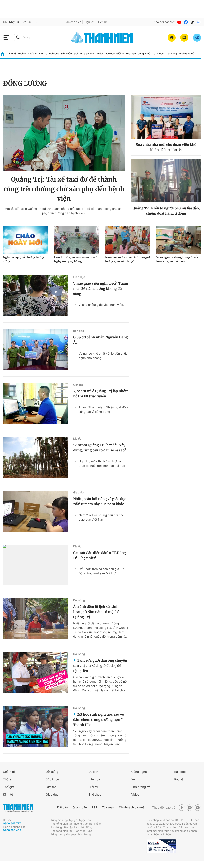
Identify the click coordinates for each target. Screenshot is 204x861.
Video (160, 53)
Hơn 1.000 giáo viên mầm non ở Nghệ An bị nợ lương (75, 259)
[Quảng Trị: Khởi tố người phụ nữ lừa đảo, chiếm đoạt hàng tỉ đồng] (166, 180)
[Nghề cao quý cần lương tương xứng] (25, 240)
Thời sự (22, 53)
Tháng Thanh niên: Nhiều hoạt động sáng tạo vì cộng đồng (104, 409)
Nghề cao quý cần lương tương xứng (23, 259)
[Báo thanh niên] (102, 37)
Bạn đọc (78, 331)
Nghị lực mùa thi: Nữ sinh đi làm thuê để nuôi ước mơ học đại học (102, 463)
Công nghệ (144, 53)
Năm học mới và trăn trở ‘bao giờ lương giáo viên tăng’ (127, 259)
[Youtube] (179, 22)
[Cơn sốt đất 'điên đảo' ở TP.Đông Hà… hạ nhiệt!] (35, 565)
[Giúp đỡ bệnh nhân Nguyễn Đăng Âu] (35, 349)
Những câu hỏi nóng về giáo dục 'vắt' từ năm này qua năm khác (99, 501)
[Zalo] (198, 22)
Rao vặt (179, 779)
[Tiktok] (192, 22)
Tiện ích (89, 22)
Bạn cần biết (73, 22)
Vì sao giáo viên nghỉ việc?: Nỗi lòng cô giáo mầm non (177, 259)
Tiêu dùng (171, 53)
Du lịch (100, 53)
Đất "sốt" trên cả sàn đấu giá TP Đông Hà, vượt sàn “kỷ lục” (101, 571)
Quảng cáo (79, 807)
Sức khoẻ (52, 779)
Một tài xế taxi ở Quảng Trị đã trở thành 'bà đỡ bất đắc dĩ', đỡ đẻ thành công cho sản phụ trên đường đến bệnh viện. (63, 211)
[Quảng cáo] (172, 38)
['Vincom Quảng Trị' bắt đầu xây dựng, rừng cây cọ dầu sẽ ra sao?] (35, 457)
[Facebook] (185, 22)
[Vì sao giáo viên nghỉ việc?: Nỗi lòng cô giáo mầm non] (178, 240)
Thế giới (32, 53)
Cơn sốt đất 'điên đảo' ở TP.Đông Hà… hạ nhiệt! (99, 555)
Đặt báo (62, 807)
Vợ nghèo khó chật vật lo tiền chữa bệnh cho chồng (103, 356)
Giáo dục (89, 53)
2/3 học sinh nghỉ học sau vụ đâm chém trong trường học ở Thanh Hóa (98, 719)
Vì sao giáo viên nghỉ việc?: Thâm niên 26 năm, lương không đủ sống (100, 288)
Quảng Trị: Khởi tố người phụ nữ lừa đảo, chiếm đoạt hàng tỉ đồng (166, 210)
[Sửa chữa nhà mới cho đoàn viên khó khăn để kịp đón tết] (166, 117)
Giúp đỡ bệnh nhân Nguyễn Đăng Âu (100, 340)
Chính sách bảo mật (132, 807)
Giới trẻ (78, 53)
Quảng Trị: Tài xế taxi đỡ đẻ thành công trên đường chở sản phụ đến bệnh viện (63, 189)
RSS (94, 807)
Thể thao (131, 53)
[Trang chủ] (2, 53)
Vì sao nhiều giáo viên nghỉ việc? (101, 305)
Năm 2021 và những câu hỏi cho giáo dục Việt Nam (101, 517)
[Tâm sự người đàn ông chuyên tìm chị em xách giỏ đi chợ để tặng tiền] (35, 672)
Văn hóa (110, 53)
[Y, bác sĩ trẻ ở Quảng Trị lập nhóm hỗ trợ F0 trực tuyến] (35, 403)
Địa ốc (77, 438)
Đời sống (54, 53)
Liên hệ (103, 22)
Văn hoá (94, 779)
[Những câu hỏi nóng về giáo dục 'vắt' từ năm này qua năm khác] (35, 511)
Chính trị (11, 53)
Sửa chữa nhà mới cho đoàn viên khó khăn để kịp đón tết (166, 147)
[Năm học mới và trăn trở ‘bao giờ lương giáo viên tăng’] (127, 240)
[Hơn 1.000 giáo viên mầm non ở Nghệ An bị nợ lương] (76, 240)
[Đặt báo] (184, 38)
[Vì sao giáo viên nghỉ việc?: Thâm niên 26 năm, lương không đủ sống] (35, 295)
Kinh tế (43, 53)
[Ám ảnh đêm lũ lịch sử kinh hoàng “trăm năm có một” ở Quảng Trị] (35, 618)
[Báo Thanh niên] (18, 807)
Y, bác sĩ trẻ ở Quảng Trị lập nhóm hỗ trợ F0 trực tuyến (100, 393)
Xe (153, 53)
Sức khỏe (66, 53)
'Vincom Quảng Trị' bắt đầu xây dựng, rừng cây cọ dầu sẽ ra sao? (99, 447)
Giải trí (120, 53)
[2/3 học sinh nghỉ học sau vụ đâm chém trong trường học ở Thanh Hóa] (35, 726)
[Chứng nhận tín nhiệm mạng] (161, 846)
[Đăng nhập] (197, 38)
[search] (40, 37)
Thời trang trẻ (186, 53)
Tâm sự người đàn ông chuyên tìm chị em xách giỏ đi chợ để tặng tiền (100, 665)
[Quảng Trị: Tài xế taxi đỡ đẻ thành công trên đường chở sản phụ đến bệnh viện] (64, 133)
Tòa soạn (108, 807)
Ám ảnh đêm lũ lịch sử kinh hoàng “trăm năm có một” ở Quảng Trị (96, 611)
